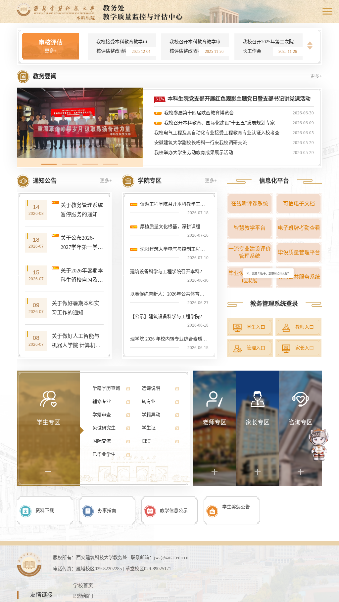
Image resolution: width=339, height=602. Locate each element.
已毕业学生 (104, 454)
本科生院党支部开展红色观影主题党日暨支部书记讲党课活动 (239, 98)
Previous (310, 43)
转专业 (149, 401)
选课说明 (151, 388)
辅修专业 (101, 401)
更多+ (51, 50)
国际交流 (101, 441)
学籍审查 (101, 414)
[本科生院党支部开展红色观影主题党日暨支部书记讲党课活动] (80, 123)
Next (310, 48)
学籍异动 (151, 414)
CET (146, 441)
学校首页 (83, 585)
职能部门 (83, 596)
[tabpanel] (80, 123)
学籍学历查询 (106, 388)
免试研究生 (104, 427)
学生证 (149, 427)
